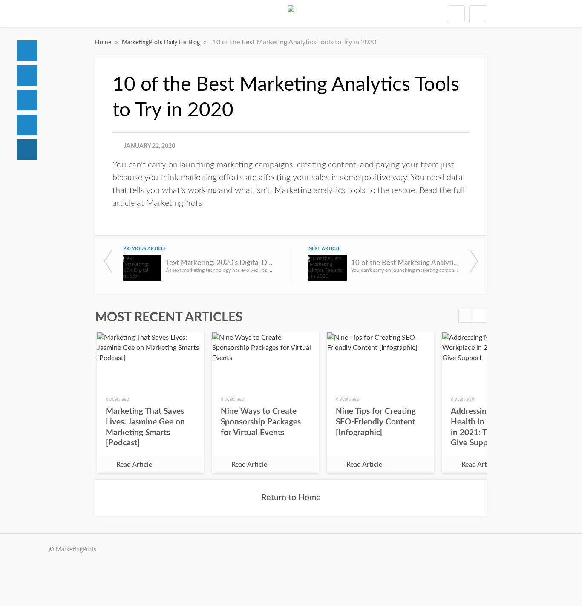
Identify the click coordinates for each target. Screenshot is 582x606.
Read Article (134, 464)
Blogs (27, 149)
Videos (27, 125)
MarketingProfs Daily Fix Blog (162, 43)
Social (27, 100)
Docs (27, 75)
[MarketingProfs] (291, 13)
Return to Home (291, 497)
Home (27, 50)
